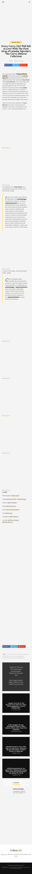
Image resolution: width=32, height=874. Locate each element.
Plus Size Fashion (6, 657)
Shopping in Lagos (21, 657)
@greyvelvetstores (21, 287)
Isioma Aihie (26, 654)
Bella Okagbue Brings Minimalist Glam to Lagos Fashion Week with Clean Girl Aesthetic (16, 727)
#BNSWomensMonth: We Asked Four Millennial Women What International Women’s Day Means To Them (16, 770)
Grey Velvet (20, 654)
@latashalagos (21, 199)
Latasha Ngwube (19, 656)
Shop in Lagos (13, 657)
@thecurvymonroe (6, 147)
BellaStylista (16, 42)
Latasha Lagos (12, 656)
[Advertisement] (16, 21)
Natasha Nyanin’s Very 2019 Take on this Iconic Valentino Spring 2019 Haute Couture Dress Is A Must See (16, 749)
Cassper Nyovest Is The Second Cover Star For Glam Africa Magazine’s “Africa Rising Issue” (16, 705)
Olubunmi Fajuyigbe (18, 789)
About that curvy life (12, 654)
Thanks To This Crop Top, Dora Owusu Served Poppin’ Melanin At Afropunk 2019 (16, 671)
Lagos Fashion (6, 656)
